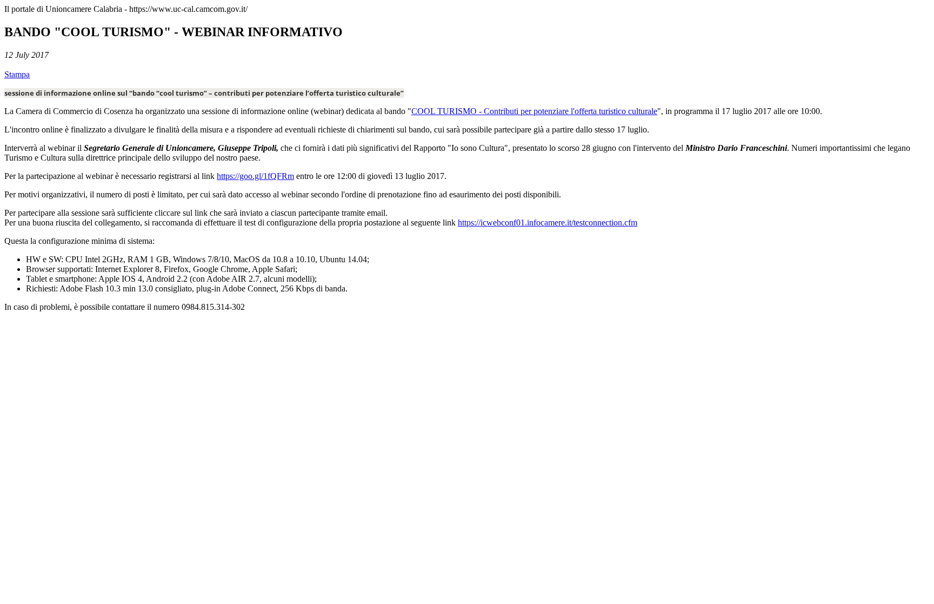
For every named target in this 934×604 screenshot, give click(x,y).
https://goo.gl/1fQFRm (255, 176)
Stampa (17, 74)
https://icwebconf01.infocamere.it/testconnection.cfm (547, 222)
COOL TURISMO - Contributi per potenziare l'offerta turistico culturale (534, 111)
